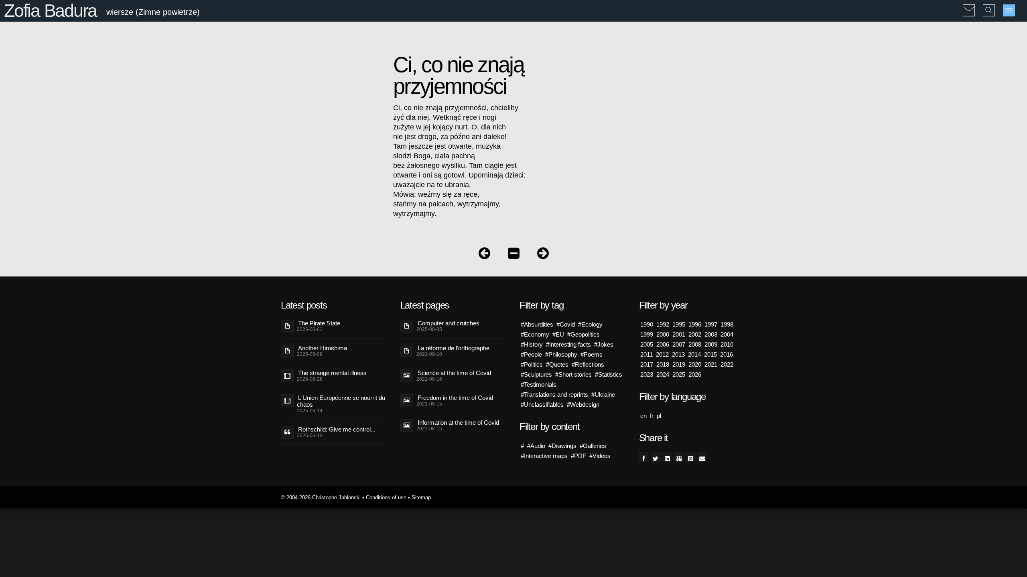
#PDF (578, 455)
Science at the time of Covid (454, 372)
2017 (646, 364)
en (643, 415)
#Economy (535, 334)
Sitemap (421, 497)
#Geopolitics (583, 334)
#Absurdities (537, 324)
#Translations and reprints (554, 394)
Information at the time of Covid (458, 422)
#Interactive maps (544, 455)
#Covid (565, 324)
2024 (662, 374)
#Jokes (603, 344)
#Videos (600, 455)
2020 (694, 364)
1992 (662, 324)
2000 (662, 334)
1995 (678, 324)
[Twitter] (656, 457)
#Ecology (590, 324)
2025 (678, 374)
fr (652, 415)
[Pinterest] (691, 457)
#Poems (591, 354)
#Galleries (593, 445)
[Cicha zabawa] (543, 255)
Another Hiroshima (322, 348)
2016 (726, 354)
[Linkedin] (667, 457)
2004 (727, 334)
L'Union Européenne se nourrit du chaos (341, 401)
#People (531, 354)
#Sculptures (536, 374)
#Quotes (557, 364)
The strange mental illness (332, 372)
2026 (694, 374)
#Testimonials (538, 384)
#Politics (532, 364)
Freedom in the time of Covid (455, 397)
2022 (727, 364)
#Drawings (562, 445)
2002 (694, 334)
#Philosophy (561, 354)
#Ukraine (603, 394)
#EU (558, 334)
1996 (694, 324)
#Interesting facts (568, 344)
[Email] (702, 457)
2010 (727, 344)
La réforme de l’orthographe (453, 348)
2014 (694, 354)
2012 (662, 354)
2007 (678, 344)
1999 (646, 334)
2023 (646, 374)
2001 (678, 334)
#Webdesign (583, 404)
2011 (646, 354)
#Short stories (573, 374)
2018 (662, 364)
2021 (710, 364)
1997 (710, 324)
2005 (646, 344)
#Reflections (588, 364)
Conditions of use (386, 497)
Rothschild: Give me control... (336, 429)
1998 (727, 324)
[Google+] (679, 457)
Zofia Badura (50, 10)
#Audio (536, 445)
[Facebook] (644, 457)
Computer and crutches (448, 323)
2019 (678, 364)
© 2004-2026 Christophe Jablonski (321, 497)
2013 (678, 354)
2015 (710, 354)
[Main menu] (1009, 10)
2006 (662, 344)
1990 (646, 324)
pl (659, 415)
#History (532, 344)
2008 (694, 344)
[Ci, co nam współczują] (484, 255)
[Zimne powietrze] (514, 255)
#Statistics (608, 374)
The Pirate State (319, 323)
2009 (710, 344)
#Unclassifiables (542, 404)
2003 (710, 334)
